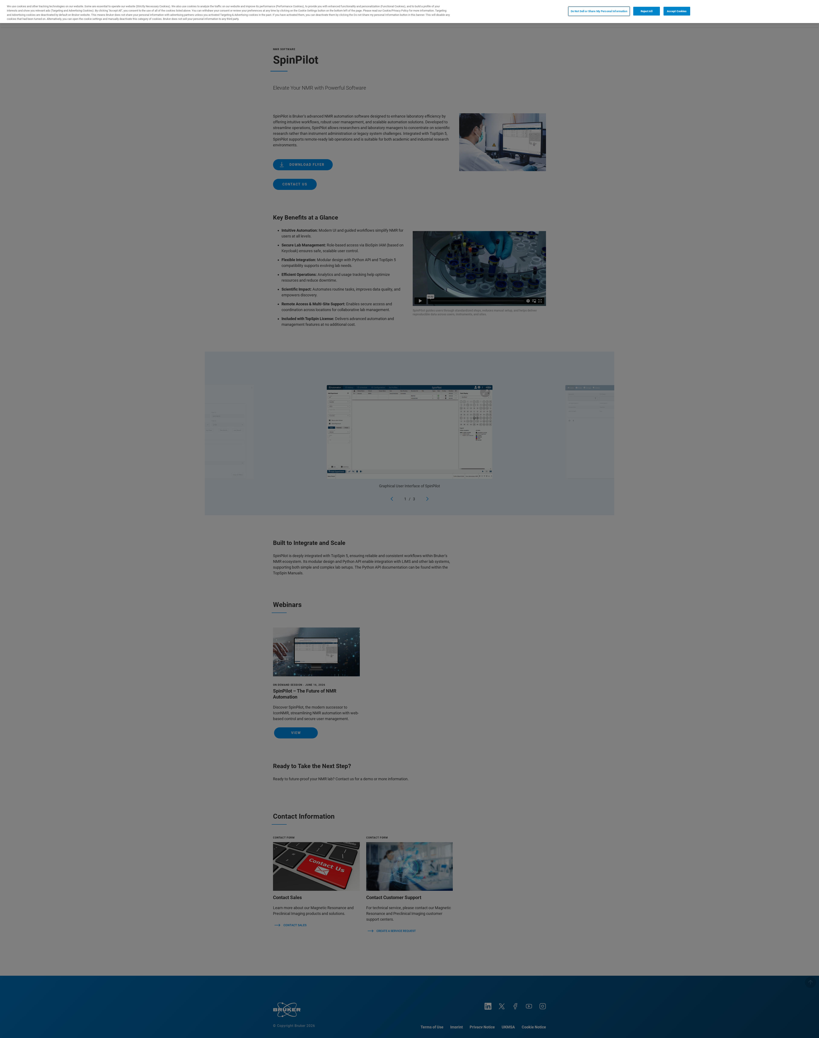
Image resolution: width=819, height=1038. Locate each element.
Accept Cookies (677, 11)
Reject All (646, 11)
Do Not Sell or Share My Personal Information (599, 11)
